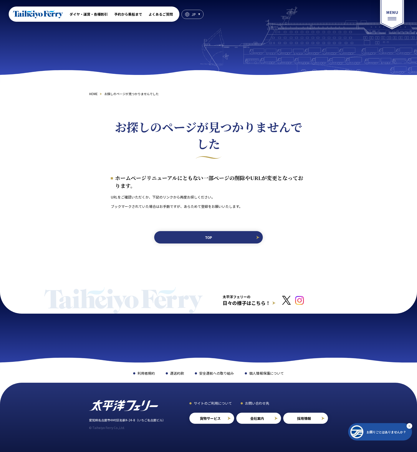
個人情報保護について (266, 373)
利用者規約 (146, 373)
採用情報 (304, 418)
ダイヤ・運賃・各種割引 (89, 14)
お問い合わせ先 (257, 403)
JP (194, 14)
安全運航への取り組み (216, 373)
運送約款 (177, 373)
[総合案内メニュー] (392, 14)
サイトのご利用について (213, 403)
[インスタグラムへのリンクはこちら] (299, 300)
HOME (93, 94)
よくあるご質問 (161, 14)
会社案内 (257, 418)
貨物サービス (210, 418)
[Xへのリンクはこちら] (286, 300)
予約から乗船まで (128, 14)
